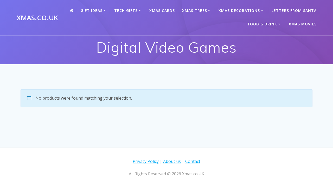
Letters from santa (294, 10)
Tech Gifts (126, 10)
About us (172, 161)
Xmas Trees (194, 10)
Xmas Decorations (239, 10)
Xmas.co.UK (37, 18)
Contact (192, 161)
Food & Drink (262, 24)
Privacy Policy (146, 161)
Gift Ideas (92, 10)
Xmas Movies (303, 24)
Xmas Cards (162, 10)
